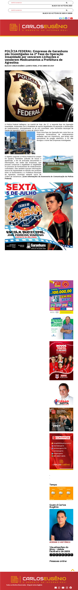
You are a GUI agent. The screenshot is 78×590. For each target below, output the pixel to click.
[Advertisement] (39, 267)
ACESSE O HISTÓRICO (59, 542)
